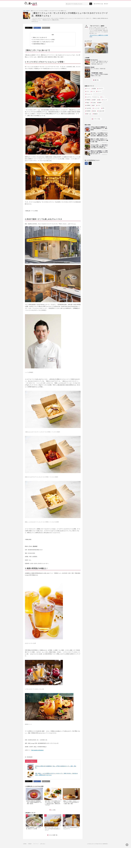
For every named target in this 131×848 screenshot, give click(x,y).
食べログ (106, 3)
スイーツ (99, 91)
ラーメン (88, 88)
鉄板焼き (96, 113)
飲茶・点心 (88, 113)
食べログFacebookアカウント (86, 163)
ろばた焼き (88, 108)
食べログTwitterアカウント (90, 163)
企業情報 (24, 843)
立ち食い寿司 (101, 111)
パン (103, 97)
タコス (98, 105)
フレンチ (105, 99)
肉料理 (99, 102)
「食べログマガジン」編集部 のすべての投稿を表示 (98, 36)
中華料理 (88, 99)
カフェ (87, 91)
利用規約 (30, 843)
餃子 (94, 105)
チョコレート (89, 94)
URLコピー (46, 27)
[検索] (90, 4)
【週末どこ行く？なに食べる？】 (39, 37)
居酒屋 (94, 88)
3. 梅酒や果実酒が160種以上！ (39, 43)
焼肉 (99, 99)
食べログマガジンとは (98, 3)
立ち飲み (94, 102)
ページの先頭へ (127, 844)
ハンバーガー (97, 108)
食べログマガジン (30, 4)
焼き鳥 (94, 111)
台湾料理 (88, 105)
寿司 (103, 108)
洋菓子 (94, 99)
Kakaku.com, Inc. (92, 843)
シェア (36, 27)
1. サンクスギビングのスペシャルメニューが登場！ (43, 39)
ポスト (28, 27)
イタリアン (100, 88)
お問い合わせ (42, 843)
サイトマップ (35, 843)
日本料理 (88, 111)
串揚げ (87, 102)
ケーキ (93, 91)
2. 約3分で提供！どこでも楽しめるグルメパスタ (43, 41)
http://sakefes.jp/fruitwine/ (37, 750)
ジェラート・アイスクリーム (92, 97)
